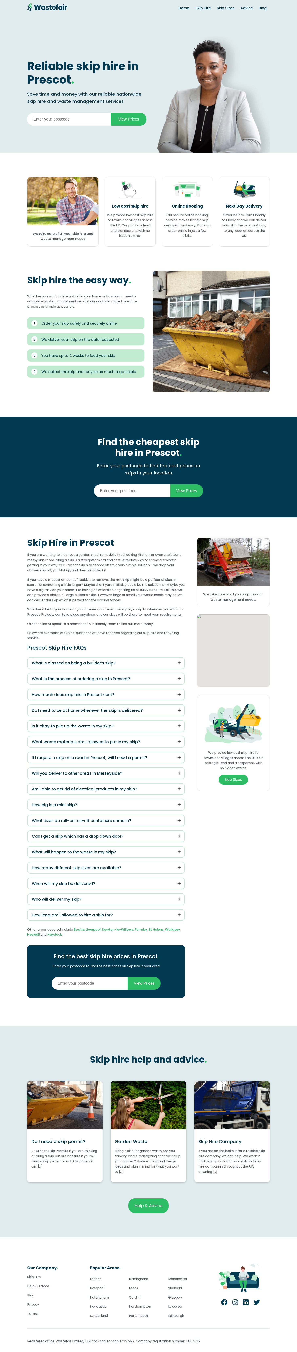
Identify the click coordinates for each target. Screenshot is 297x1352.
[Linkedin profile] (246, 1303)
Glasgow (175, 1297)
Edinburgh (176, 1315)
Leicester (175, 1306)
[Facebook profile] (224, 1303)
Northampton (140, 1306)
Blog (263, 7)
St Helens (156, 929)
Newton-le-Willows (117, 929)
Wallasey (172, 929)
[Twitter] (256, 1303)
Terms (32, 1313)
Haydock (54, 934)
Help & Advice (148, 1205)
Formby (141, 929)
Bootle (79, 929)
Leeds (133, 1288)
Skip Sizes (225, 7)
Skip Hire (203, 7)
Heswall (33, 934)
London (95, 1279)
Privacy (33, 1304)
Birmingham (138, 1279)
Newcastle (98, 1306)
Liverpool (93, 929)
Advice (246, 7)
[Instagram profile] (235, 1303)
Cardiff (134, 1297)
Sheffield (175, 1288)
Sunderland (99, 1315)
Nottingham (99, 1297)
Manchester (177, 1279)
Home (184, 7)
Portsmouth (138, 1315)
